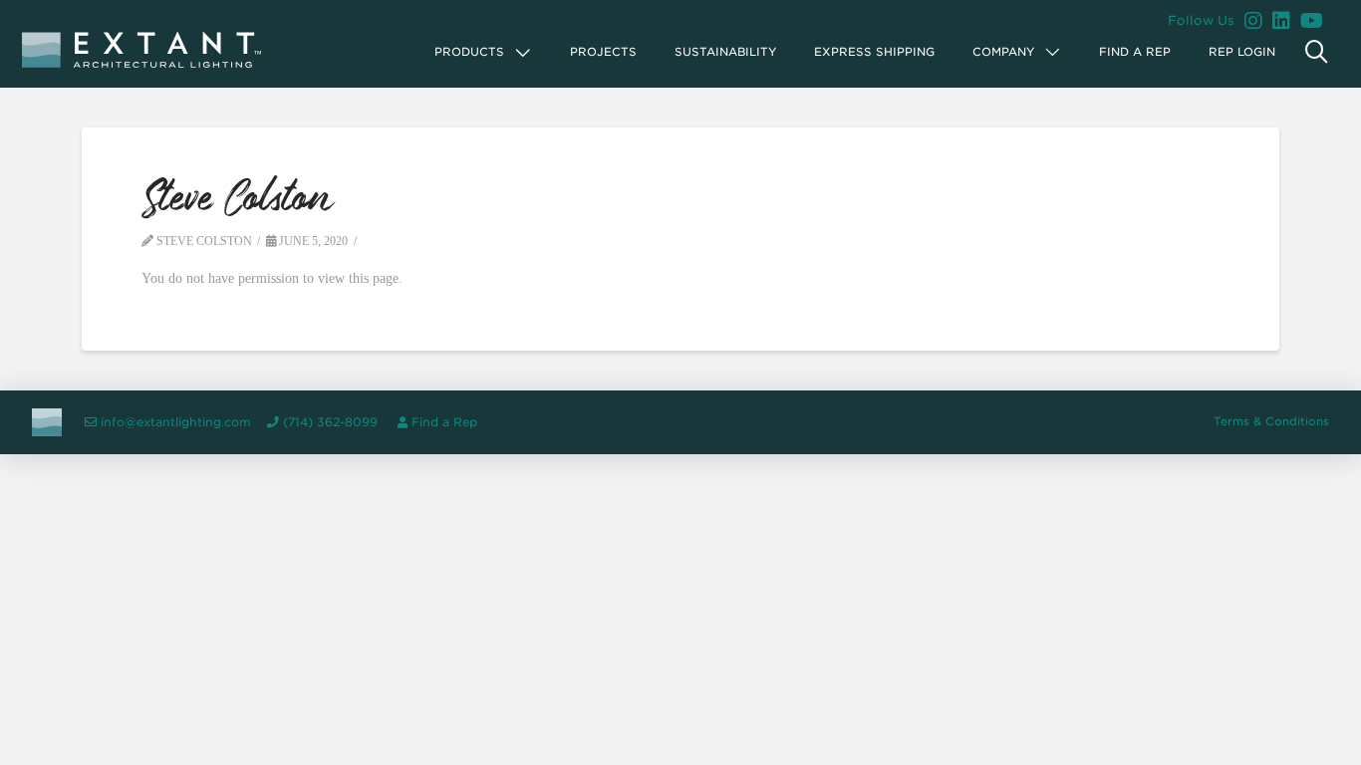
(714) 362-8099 (330, 422)
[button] (483, 52)
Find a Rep (444, 422)
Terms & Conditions (1271, 421)
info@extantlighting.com (176, 422)
